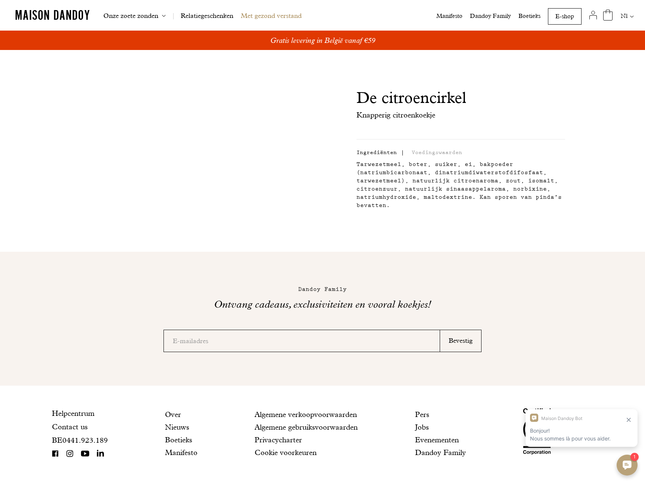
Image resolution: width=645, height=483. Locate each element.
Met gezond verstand (271, 15)
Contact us (70, 426)
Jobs (422, 427)
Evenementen (437, 439)
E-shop (564, 16)
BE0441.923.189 (80, 440)
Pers (422, 414)
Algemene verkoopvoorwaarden (306, 414)
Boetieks (529, 15)
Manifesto (449, 15)
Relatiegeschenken (207, 15)
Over (173, 414)
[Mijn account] (593, 15)
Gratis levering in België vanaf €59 (322, 40)
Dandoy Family (490, 15)
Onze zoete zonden (130, 15)
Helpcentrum (73, 413)
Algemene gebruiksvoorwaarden (306, 427)
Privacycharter (278, 439)
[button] (376, 153)
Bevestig (461, 340)
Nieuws (177, 427)
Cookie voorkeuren (286, 452)
